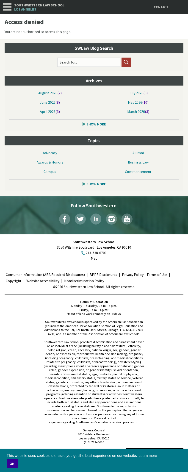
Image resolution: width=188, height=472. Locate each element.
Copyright (14, 280)
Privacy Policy (133, 274)
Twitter (80, 219)
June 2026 (47, 102)
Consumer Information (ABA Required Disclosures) (45, 274)
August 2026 (47, 93)
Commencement (138, 171)
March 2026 (136, 111)
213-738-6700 (96, 252)
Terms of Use (157, 274)
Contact (161, 7)
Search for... (68, 62)
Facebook (64, 219)
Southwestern (39, 7)
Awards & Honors (50, 162)
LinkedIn (95, 219)
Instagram (111, 219)
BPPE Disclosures (103, 274)
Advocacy (50, 152)
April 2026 (47, 111)
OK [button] (12, 464)
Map (94, 258)
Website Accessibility (42, 280)
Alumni (138, 152)
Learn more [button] (147, 456)
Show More (96, 124)
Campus (50, 171)
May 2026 (135, 102)
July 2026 (136, 93)
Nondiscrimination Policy (84, 280)
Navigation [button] (7, 7)
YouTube (127, 219)
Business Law (138, 162)
